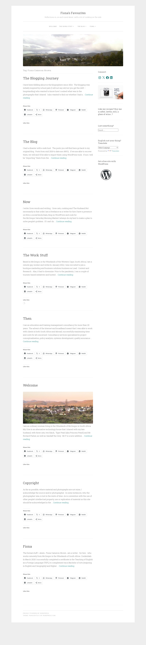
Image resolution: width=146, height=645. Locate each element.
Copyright (31, 483)
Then (27, 318)
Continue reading (58, 158)
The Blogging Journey (41, 78)
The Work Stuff (65, 26)
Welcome (53, 26)
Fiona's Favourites (73, 13)
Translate (115, 151)
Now (26, 201)
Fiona (92, 26)
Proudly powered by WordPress (36, 613)
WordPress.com (49, 615)
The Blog (81, 26)
